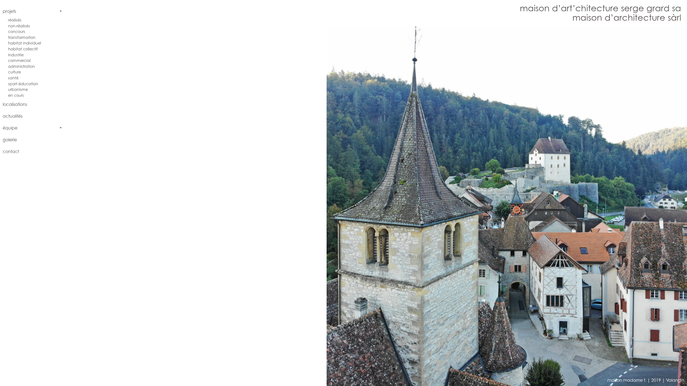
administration (21, 66)
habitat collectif (23, 49)
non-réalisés (19, 26)
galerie (10, 139)
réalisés (14, 20)
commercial (19, 60)
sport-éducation (23, 83)
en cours (16, 95)
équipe (10, 128)
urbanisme (18, 89)
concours (16, 31)
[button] (225, 206)
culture (14, 72)
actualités (13, 116)
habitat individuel (24, 43)
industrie (16, 55)
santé (13, 78)
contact (11, 151)
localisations (15, 104)
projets (9, 11)
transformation (21, 37)
